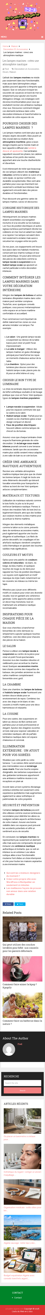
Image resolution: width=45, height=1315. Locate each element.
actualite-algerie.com (14, 1309)
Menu (4, 37)
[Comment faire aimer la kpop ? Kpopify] (22, 969)
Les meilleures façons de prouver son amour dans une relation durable (23, 891)
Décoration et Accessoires (26, 69)
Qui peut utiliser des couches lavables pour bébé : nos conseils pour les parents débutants (20, 947)
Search (22, 1091)
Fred (6, 69)
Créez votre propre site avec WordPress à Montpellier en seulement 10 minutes (21, 882)
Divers (5, 72)
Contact (18, 1297)
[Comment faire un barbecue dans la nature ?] (22, 1005)
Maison (12, 72)
